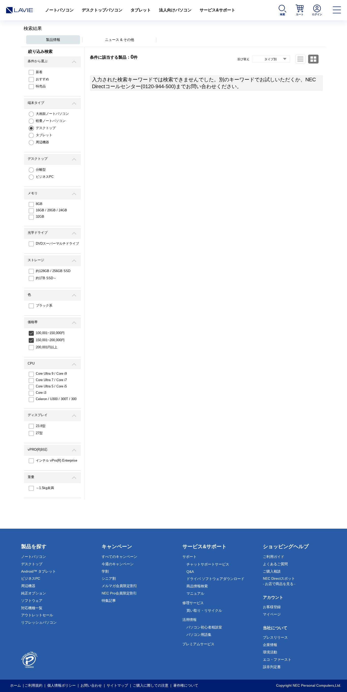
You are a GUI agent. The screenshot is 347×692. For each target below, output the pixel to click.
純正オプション (33, 593)
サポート (189, 557)
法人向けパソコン (175, 10)
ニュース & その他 (119, 40)
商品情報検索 (197, 586)
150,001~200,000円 (50, 340)
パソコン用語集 (198, 635)
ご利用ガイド (273, 557)
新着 (39, 72)
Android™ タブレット (38, 571)
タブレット (141, 10)
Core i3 (41, 393)
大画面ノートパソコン (52, 114)
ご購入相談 (272, 571)
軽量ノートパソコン (51, 121)
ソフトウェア (31, 601)
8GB (39, 204)
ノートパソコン (59, 10)
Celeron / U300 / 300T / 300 (56, 399)
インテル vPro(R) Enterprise (56, 460)
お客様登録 (272, 607)
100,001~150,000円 (50, 333)
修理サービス (193, 603)
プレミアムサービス (198, 644)
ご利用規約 (33, 685)
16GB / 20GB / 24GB (51, 210)
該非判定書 (272, 667)
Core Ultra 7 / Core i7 (51, 380)
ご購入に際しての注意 (150, 685)
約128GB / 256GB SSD (53, 271)
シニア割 (109, 578)
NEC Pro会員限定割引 (119, 593)
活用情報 (189, 620)
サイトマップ (117, 685)
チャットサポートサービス (207, 564)
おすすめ (42, 79)
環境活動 (270, 652)
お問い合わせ (91, 685)
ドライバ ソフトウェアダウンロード (215, 579)
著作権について (185, 685)
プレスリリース (275, 637)
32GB (40, 216)
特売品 (41, 86)
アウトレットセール (37, 615)
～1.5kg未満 (45, 488)
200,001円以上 (46, 347)
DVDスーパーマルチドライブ (57, 243)
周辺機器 (42, 142)
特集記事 (109, 601)
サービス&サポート (217, 10)
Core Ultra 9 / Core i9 (51, 373)
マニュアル (195, 593)
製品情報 (53, 40)
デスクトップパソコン (102, 10)
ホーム (15, 685)
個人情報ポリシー (61, 685)
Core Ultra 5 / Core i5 (51, 386)
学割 (105, 571)
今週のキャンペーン (118, 564)
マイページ (272, 614)
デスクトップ (46, 128)
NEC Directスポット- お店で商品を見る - (279, 581)
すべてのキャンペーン (119, 557)
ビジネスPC (45, 177)
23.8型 (40, 426)
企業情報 (270, 645)
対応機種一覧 (31, 608)
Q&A (190, 572)
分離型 (41, 169)
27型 (39, 433)
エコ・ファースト (277, 659)
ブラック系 (44, 305)
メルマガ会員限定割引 (119, 586)
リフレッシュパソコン (39, 622)
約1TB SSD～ (46, 278)
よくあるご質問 (275, 564)
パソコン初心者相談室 (204, 627)
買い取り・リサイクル (204, 610)
